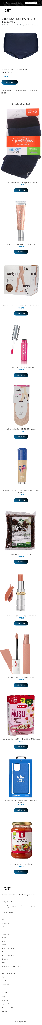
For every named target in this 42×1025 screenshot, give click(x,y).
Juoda (3, 930)
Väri (26, 69)
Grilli (2, 927)
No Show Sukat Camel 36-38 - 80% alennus (21, 429)
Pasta (3, 970)
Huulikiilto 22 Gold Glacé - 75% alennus (21, 244)
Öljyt (3, 963)
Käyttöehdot (5, 1004)
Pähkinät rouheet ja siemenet (11, 966)
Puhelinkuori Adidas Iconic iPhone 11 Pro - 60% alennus (21, 802)
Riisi (2, 977)
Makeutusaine (6, 952)
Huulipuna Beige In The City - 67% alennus (21, 616)
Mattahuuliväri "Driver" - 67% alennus (21, 677)
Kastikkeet (5, 934)
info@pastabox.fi (7, 912)
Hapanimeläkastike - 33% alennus (21, 864)
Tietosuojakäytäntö (8, 1007)
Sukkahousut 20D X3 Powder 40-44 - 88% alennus (21, 306)
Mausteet (4, 959)
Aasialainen (5, 923)
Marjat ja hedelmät (7, 955)
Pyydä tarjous (31, 3)
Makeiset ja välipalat (17, 69)
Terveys (4, 980)
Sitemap (4, 1011)
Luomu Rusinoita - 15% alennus (21, 554)
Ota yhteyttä (5, 1000)
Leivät (3, 941)
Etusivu (3, 25)
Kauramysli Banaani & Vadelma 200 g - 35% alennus (21, 739)
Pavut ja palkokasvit (8, 973)
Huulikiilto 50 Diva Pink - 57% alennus (21, 367)
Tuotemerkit (5, 984)
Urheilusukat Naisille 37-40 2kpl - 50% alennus (21, 183)
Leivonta (4, 945)
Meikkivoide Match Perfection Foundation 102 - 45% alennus (21, 492)
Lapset (3, 937)
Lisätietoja (9, 82)
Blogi (3, 997)
